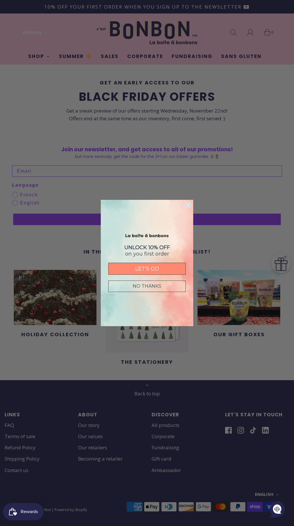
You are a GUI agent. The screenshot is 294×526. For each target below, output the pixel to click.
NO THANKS (147, 286)
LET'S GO (147, 269)
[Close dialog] (188, 205)
